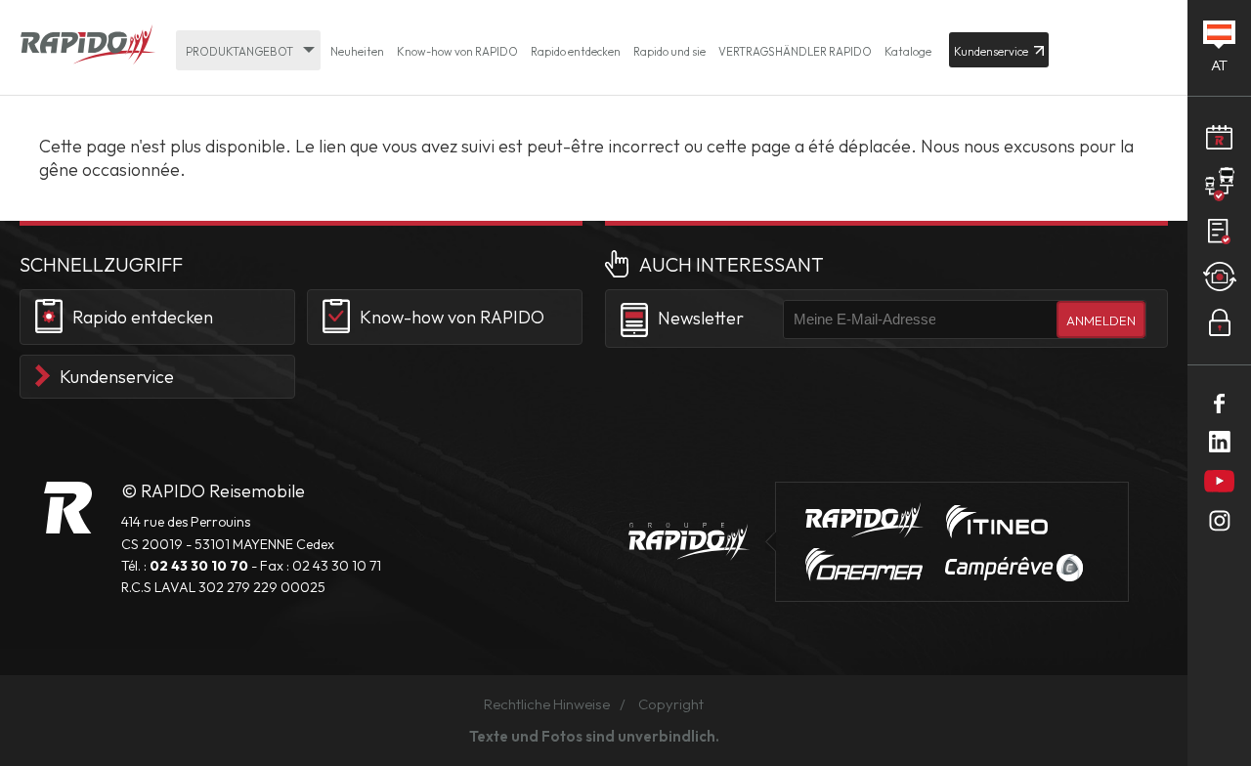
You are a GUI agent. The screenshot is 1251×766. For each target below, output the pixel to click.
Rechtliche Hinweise (547, 704)
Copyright (671, 704)
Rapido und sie (669, 51)
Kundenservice (117, 376)
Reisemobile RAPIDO (68, 507)
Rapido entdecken (576, 51)
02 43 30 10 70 (199, 565)
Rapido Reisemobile (88, 45)
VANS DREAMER (864, 564)
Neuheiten (357, 51)
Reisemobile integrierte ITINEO (997, 521)
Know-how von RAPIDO (457, 51)
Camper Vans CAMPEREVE (1014, 567)
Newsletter (701, 318)
